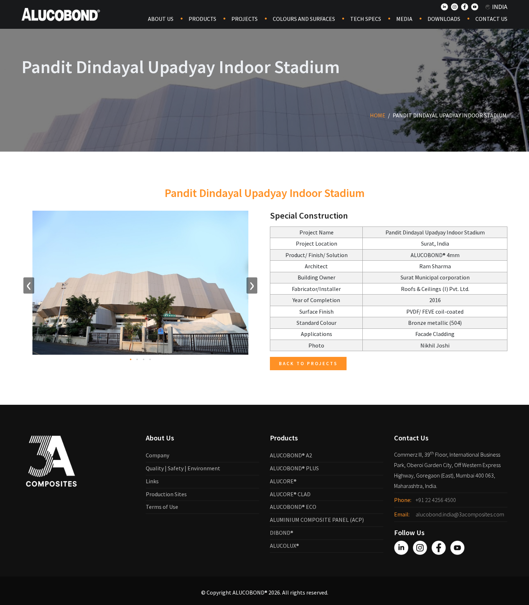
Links (152, 481)
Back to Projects (308, 363)
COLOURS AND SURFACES (304, 18)
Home (377, 115)
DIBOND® (281, 532)
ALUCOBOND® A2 (291, 455)
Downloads (444, 18)
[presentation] (28, 285)
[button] (130, 359)
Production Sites (166, 494)
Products (202, 18)
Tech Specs (365, 18)
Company (157, 455)
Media (404, 18)
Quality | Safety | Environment (183, 468)
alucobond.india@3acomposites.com (460, 514)
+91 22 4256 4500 (436, 499)
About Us (160, 18)
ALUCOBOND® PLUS (294, 468)
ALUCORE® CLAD (290, 494)
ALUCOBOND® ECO (293, 506)
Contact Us (491, 18)
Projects (244, 18)
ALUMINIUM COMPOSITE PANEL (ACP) (317, 519)
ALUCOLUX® (284, 545)
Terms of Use (162, 506)
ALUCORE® (283, 481)
